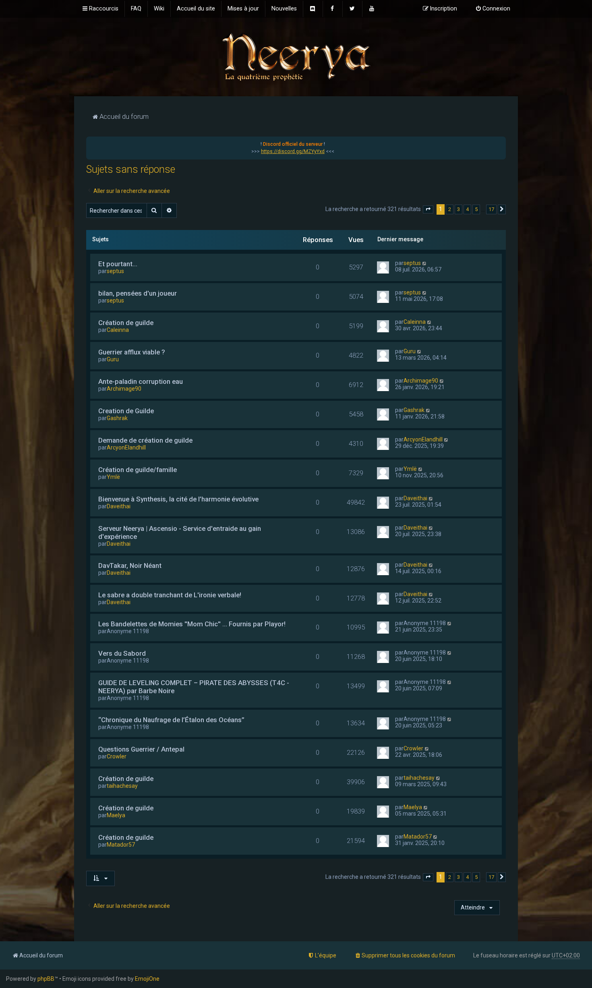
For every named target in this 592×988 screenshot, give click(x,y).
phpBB (45, 979)
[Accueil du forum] (296, 56)
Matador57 (121, 844)
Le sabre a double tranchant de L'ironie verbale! (169, 595)
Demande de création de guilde (145, 440)
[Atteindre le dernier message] (424, 263)
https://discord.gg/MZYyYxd (293, 151)
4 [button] (467, 209)
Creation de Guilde (126, 411)
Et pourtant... (117, 264)
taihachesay (122, 786)
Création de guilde (125, 323)
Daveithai (118, 506)
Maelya (116, 815)
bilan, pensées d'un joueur (137, 293)
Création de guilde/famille (137, 470)
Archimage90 (124, 388)
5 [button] (476, 209)
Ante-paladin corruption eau (140, 381)
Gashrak (117, 418)
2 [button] (449, 209)
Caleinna (118, 330)
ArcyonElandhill (126, 447)
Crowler (116, 756)
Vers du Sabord (122, 653)
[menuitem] (136, 8)
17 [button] (491, 209)
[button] (428, 209)
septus (115, 271)
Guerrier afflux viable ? (131, 352)
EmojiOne (147, 979)
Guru (113, 359)
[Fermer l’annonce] (499, 143)
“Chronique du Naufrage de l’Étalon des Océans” (171, 720)
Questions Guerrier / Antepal (141, 749)
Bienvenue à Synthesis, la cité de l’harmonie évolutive (178, 499)
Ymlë (113, 477)
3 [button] (458, 209)
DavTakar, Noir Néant (129, 565)
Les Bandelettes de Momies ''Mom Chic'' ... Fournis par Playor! (192, 624)
